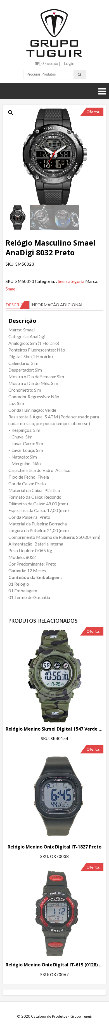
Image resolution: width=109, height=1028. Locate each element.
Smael (11, 288)
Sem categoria (71, 281)
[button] (11, 113)
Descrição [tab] (18, 304)
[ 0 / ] (49, 63)
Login (69, 63)
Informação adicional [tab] (56, 304)
